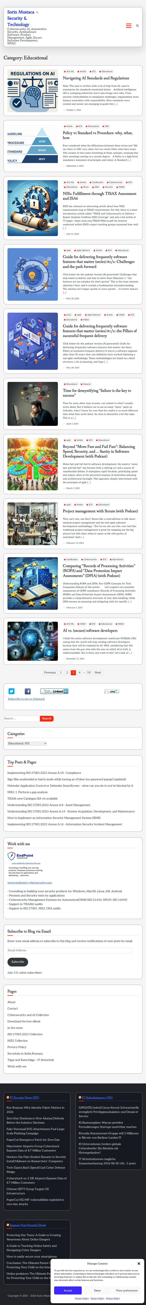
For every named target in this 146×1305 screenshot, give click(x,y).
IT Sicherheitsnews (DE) (97, 1098)
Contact (12, 1008)
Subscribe (18, 962)
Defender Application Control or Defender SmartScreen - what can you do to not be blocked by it (70, 786)
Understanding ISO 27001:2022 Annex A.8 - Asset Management (48, 805)
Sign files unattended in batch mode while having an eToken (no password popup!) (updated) (66, 779)
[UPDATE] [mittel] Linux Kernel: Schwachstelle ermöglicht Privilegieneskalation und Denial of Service (109, 1112)
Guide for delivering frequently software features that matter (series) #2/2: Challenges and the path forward (99, 261)
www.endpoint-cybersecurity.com (29, 883)
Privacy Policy (82, 1298)
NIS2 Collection (17, 1041)
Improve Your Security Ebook (28, 1225)
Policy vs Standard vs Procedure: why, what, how (98, 135)
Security (109, 187)
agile (68, 250)
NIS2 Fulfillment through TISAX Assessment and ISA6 (99, 196)
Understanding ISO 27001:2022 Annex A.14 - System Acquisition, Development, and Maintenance (71, 811)
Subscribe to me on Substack (26, 699)
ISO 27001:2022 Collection (25, 1034)
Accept (68, 1290)
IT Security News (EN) (24, 1098)
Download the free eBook (23, 1021)
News (85, 187)
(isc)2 (68, 315)
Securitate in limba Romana (25, 1053)
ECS (94, 71)
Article (83, 71)
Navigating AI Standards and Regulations (96, 78)
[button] (139, 1263)
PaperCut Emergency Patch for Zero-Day (33, 1140)
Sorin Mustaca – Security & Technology (22, 18)
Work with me (16, 1066)
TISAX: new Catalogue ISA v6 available (32, 798)
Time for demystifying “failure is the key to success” (97, 393)
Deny (97, 1290)
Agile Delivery (83, 250)
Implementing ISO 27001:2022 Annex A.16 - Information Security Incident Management (64, 824)
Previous (50, 672)
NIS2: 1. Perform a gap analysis (27, 792)
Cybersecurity (115, 182)
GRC (107, 126)
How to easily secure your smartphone (32, 1256)
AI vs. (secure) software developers (90, 630)
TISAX (121, 187)
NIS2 (97, 187)
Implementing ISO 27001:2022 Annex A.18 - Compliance (44, 773)
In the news (15, 1028)
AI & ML (70, 71)
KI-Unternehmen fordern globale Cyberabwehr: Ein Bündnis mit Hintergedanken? (100, 1148)
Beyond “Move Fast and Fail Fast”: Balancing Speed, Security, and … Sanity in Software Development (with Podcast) (99, 451)
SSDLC (86, 320)
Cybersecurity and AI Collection (28, 1015)
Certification (97, 182)
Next (98, 672)
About (11, 1002)
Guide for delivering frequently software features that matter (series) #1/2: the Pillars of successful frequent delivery (100, 331)
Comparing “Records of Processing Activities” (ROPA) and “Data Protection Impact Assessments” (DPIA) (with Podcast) (99, 570)
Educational (107, 71)
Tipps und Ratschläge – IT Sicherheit (30, 1060)
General (86, 384)
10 (88, 672)
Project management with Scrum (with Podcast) (100, 511)
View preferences (127, 1290)
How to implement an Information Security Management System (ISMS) (53, 818)
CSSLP (121, 315)
